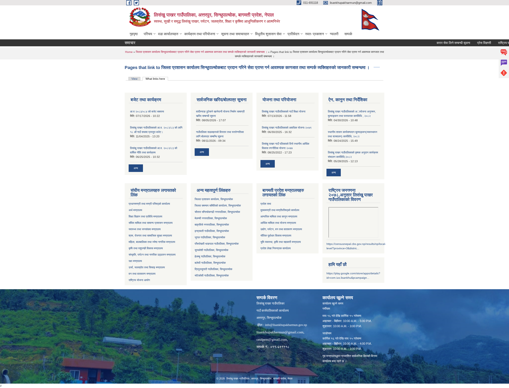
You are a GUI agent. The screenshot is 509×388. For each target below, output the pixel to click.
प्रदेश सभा (265, 203)
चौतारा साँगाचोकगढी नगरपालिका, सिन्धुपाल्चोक (217, 211)
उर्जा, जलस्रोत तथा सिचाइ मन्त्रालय (147, 267)
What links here (157, 78)
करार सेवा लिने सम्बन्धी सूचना (441, 43)
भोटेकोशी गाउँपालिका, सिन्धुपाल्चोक (212, 275)
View (134, 78)
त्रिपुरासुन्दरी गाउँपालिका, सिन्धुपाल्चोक (213, 269)
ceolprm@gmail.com (271, 339)
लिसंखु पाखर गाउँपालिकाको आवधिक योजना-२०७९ (287, 127)
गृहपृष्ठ (134, 34)
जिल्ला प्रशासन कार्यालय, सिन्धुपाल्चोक (214, 199)
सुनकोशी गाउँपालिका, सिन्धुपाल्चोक (211, 250)
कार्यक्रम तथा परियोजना (199, 34)
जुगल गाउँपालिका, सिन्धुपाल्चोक (210, 237)
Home (129, 51)
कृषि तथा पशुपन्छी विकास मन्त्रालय (146, 248)
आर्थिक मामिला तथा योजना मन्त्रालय (278, 222)
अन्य (136, 168)
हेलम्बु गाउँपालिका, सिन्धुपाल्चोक (210, 256)
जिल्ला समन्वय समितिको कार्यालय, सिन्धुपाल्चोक (218, 205)
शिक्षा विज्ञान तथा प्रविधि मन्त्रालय (145, 216)
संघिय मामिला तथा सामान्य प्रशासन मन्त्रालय (151, 222)
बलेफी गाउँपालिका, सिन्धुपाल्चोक (210, 262)
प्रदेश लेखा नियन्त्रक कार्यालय (275, 248)
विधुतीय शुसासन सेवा (268, 34)
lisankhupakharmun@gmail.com (279, 332)
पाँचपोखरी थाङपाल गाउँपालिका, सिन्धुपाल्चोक (217, 243)
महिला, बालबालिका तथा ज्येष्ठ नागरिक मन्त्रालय (152, 241)
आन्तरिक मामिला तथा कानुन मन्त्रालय (278, 216)
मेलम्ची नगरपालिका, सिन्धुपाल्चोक (211, 218)
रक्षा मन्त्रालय (135, 261)
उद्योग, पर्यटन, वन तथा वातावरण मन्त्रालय (281, 229)
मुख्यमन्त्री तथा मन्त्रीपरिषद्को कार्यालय (279, 210)
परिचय (148, 34)
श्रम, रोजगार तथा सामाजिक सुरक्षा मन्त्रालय (150, 235)
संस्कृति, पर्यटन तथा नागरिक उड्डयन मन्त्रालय (152, 254)
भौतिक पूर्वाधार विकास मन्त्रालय (275, 235)
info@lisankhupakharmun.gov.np (286, 325)
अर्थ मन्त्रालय (135, 210)
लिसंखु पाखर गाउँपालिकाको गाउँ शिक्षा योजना (283, 111)
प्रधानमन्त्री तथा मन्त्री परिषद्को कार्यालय (149, 203)
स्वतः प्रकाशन (314, 34)
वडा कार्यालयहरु (168, 34)
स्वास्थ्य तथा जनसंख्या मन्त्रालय (145, 229)
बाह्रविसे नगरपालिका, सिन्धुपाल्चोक (212, 224)
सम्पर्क (348, 34)
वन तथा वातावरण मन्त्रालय (142, 273)
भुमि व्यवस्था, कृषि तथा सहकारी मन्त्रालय (280, 241)
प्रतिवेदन (293, 34)
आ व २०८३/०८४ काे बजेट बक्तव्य (147, 111)
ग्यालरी (334, 34)
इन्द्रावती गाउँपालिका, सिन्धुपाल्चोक (212, 231)
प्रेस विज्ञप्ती (472, 43)
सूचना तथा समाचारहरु (235, 34)
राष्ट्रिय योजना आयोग (139, 280)
